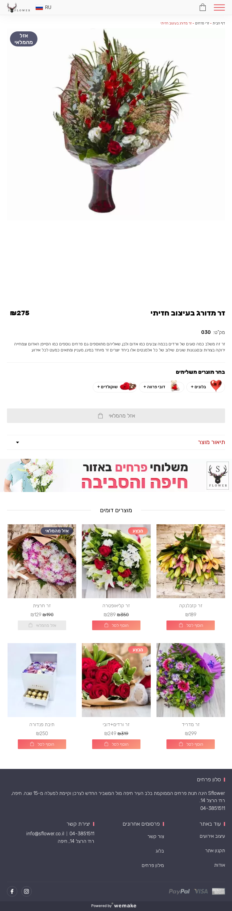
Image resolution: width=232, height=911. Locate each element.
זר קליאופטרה (116, 605)
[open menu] (219, 7)
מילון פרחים (153, 865)
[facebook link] (12, 891)
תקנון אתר (215, 850)
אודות (219, 865)
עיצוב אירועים (212, 836)
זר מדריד (191, 724)
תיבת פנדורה (41, 724)
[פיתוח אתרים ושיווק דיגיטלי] (127, 906)
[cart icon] (203, 6)
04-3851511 (212, 808)
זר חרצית (42, 605)
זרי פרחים (202, 23)
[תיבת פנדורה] (42, 680)
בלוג (160, 851)
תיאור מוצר (211, 442)
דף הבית (219, 23)
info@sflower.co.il (45, 833)
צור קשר (155, 836)
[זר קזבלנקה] (190, 561)
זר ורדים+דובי (116, 724)
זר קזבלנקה (190, 605)
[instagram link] (26, 891)
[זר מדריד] (190, 680)
